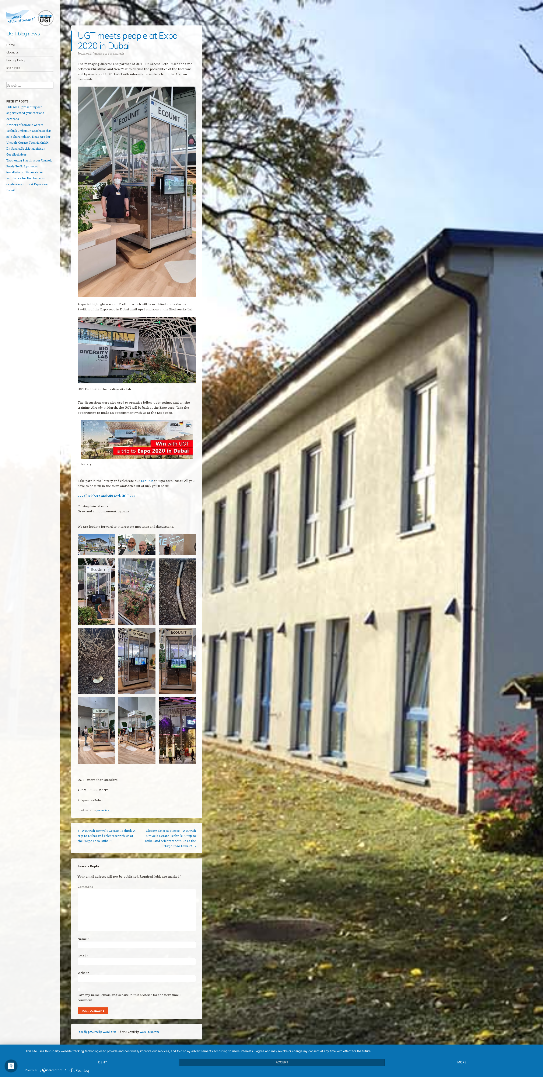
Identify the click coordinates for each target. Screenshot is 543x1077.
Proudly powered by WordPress (97, 1032)
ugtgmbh (118, 53)
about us (12, 52)
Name (83, 939)
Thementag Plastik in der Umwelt (29, 160)
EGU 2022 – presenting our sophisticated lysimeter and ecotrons (25, 113)
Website (83, 972)
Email (83, 956)
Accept (282, 1062)
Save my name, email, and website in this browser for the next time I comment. (129, 997)
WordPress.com (149, 1032)
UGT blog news (23, 33)
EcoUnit (147, 480)
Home (10, 45)
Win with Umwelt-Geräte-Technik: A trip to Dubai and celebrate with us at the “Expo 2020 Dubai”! (106, 835)
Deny (102, 1062)
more (461, 1062)
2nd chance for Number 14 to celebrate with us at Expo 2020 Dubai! (27, 184)
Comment (85, 886)
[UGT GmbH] (29, 18)
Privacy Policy (15, 60)
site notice (13, 68)
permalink (102, 810)
